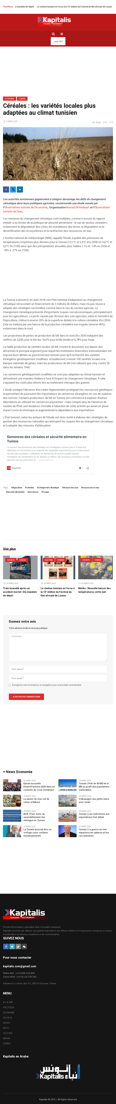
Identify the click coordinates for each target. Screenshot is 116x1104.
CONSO (7, 1043)
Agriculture (17, 487)
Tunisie (22, 98)
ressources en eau (90, 487)
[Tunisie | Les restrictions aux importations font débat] (67, 815)
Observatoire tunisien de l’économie (26, 207)
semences (33, 492)
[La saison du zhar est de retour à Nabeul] (12, 800)
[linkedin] (20, 189)
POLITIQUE (8, 1007)
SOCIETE (11, 560)
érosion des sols (70, 487)
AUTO (6, 1028)
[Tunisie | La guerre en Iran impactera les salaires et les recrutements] (67, 831)
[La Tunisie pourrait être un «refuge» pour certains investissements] (12, 831)
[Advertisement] (58, 276)
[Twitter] (13, 189)
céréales (30, 487)
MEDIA (6, 1038)
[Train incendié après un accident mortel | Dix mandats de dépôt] (20, 567)
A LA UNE (8, 1002)
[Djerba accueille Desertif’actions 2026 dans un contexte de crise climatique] (12, 785)
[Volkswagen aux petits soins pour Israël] (67, 800)
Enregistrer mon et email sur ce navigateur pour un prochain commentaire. (47, 685)
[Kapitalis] (58, 21)
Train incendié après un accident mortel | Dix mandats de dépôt (20, 592)
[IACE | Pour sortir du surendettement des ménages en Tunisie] (12, 815)
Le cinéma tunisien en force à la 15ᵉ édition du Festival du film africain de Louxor (62, 6)
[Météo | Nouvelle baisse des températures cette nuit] (95, 567)
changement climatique (48, 487)
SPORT (6, 1023)
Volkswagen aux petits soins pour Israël (94, 800)
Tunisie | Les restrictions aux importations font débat (94, 815)
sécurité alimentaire (15, 492)
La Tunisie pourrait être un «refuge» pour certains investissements (37, 832)
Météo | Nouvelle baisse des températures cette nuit (94, 590)
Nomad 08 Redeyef (77, 207)
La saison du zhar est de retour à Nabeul (36, 800)
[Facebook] (6, 189)
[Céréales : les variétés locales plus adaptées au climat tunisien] (58, 153)
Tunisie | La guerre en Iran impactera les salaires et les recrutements (94, 832)
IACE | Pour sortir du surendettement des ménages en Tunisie (34, 817)
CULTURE (49, 560)
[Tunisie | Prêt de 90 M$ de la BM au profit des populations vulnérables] (67, 785)
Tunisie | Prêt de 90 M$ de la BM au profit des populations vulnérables (94, 787)
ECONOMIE (9, 98)
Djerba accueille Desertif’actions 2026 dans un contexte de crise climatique (39, 787)
